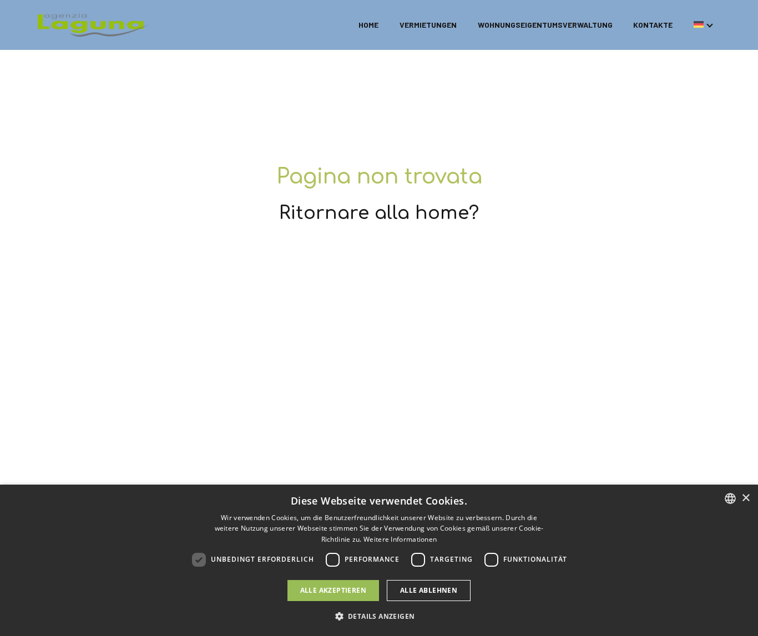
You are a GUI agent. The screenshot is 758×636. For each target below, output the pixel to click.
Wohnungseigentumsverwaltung (545, 24)
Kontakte (653, 24)
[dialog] (379, 560)
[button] (379, 616)
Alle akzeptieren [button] (333, 590)
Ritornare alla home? (379, 213)
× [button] (745, 498)
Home (368, 24)
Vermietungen (428, 24)
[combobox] (730, 498)
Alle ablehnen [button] (428, 590)
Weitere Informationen (400, 539)
